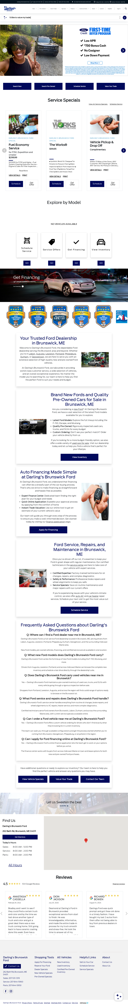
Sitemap (47, 1003)
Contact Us (13, 966)
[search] (126, 8)
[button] (86, 840)
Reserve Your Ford (42, 966)
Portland (59, 354)
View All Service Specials (98, 104)
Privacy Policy (27, 1003)
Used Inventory (63, 966)
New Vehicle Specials (43, 973)
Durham (24, 357)
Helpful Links (88, 957)
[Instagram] (10, 991)
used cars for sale (80, 443)
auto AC (80, 596)
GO (26, 263)
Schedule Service (116, 104)
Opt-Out (75, 1003)
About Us (106, 966)
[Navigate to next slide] (126, 50)
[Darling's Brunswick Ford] (14, 8)
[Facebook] (5, 991)
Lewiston (50, 354)
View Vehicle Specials (33, 779)
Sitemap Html (56, 1003)
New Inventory (63, 962)
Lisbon (32, 354)
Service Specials (87, 969)
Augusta (40, 354)
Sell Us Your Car (86, 962)
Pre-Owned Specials (43, 977)
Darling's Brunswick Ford (12, 1003)
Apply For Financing (42, 962)
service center (77, 565)
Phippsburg (70, 354)
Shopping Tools (44, 957)
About (106, 957)
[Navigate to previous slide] (2, 50)
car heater (93, 596)
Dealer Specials (41, 969)
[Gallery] (64, 50)
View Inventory (79, 457)
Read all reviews (119, 884)
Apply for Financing (48, 530)
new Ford (78, 409)
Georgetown (38, 357)
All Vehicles (64, 957)
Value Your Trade (64, 779)
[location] (72, 1)
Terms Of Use (38, 1003)
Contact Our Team (95, 779)
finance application (55, 522)
